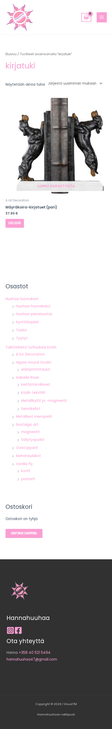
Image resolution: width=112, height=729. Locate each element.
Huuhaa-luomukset (22, 298)
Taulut (21, 330)
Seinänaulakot (28, 455)
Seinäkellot (30, 408)
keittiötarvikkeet (35, 384)
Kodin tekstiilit (33, 392)
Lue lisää (14, 223)
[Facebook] (18, 630)
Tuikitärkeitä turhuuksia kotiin (31, 347)
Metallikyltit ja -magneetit (44, 400)
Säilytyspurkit (33, 439)
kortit (25, 470)
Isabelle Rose (27, 377)
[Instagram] (10, 630)
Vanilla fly (24, 463)
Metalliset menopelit (34, 416)
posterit (28, 479)
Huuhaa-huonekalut (33, 306)
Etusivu (11, 54)
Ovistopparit (27, 447)
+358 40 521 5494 (35, 652)
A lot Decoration (30, 354)
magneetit (30, 431)
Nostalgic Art (27, 424)
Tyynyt (22, 338)
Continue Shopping (24, 533)
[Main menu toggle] (102, 17)
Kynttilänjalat (27, 322)
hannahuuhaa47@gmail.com (32, 659)
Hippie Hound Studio (33, 362)
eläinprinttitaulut (35, 369)
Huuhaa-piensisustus (34, 314)
